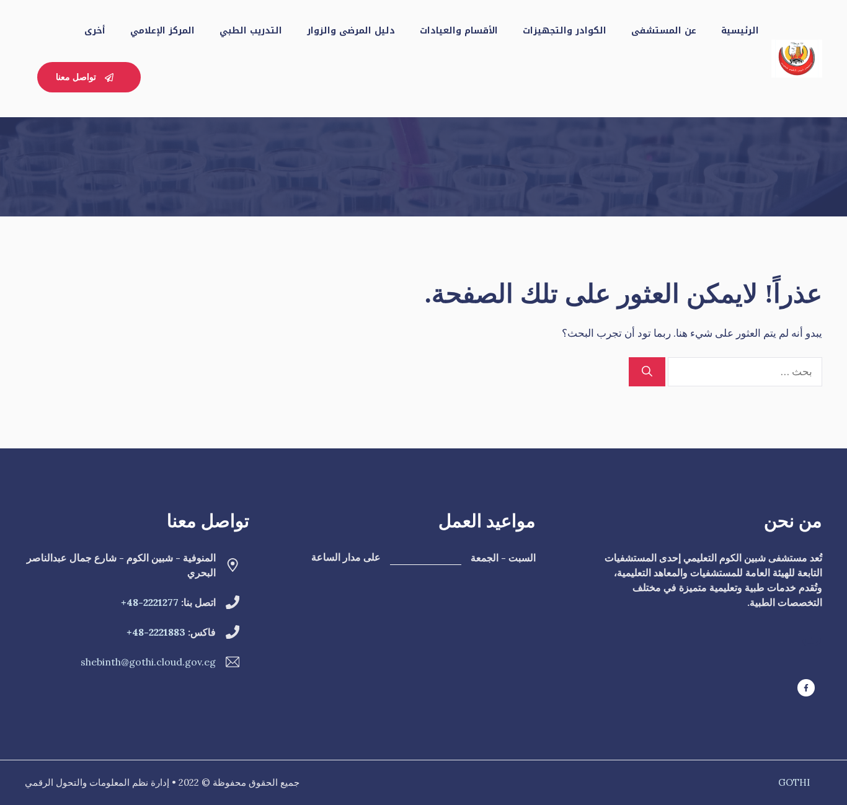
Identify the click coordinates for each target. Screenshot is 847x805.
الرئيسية (740, 30)
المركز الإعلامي (162, 30)
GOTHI (794, 782)
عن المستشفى (663, 30)
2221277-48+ (150, 602)
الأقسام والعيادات (459, 30)
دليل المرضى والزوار (351, 30)
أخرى (94, 30)
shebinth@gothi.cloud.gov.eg (148, 662)
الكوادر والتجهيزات (564, 30)
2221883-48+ (155, 632)
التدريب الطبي (251, 30)
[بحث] (647, 372)
